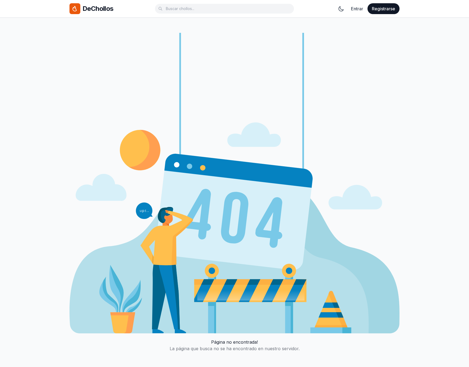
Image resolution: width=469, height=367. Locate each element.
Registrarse (383, 8)
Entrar (357, 8)
